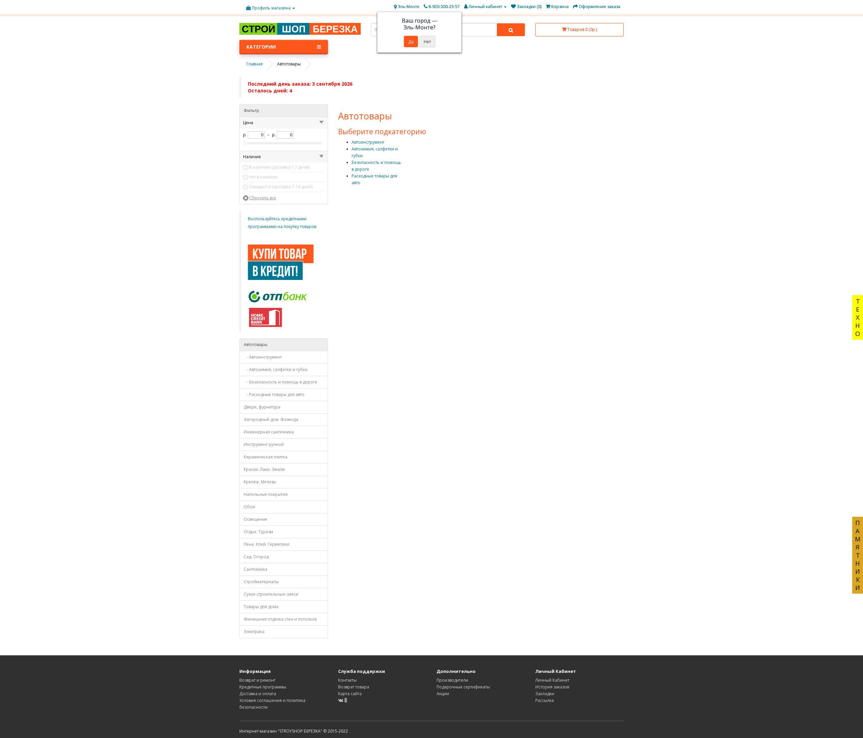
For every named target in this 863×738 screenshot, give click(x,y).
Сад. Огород (256, 557)
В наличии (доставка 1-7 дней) (279, 167)
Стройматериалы (261, 582)
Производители (452, 680)
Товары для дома (261, 606)
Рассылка (544, 700)
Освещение (255, 519)
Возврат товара (353, 687)
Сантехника (255, 569)
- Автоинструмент (263, 357)
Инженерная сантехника (269, 432)
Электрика (254, 631)
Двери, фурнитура (262, 407)
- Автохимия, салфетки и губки (275, 369)
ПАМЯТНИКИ (858, 555)
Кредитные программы (262, 687)
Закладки (544, 694)
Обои (249, 507)
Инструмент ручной (264, 444)
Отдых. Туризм (258, 532)
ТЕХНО (858, 317)
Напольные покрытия (266, 494)
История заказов (552, 687)
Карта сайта (350, 694)
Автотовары (255, 344)
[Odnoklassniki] (346, 700)
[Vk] (341, 700)
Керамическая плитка (265, 457)
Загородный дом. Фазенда (271, 419)
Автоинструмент (368, 142)
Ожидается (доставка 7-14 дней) (281, 187)
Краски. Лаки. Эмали (264, 469)
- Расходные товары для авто (274, 394)
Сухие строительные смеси (271, 594)
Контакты (347, 680)
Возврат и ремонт (257, 680)
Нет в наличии (263, 177)
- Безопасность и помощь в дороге (280, 382)
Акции (443, 694)
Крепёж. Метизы (260, 482)
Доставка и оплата (257, 694)
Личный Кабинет (552, 680)
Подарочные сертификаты (463, 687)
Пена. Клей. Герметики (266, 544)
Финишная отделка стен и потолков (280, 619)
